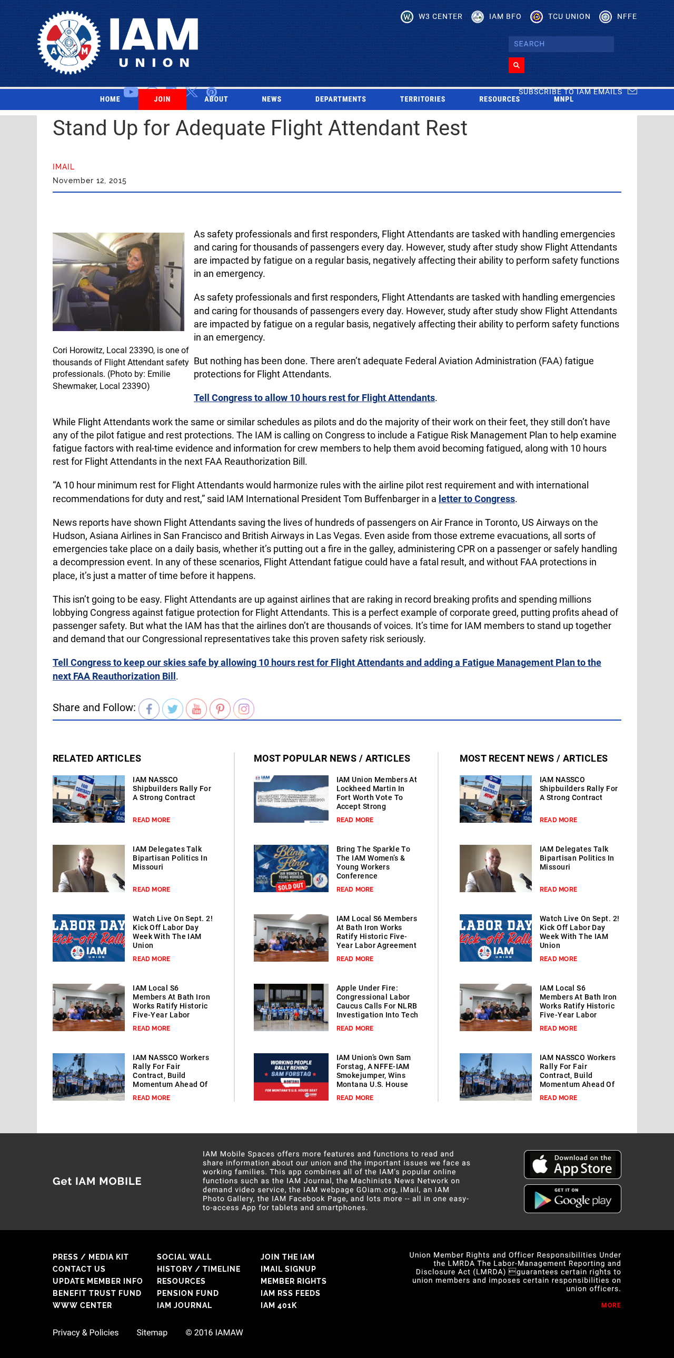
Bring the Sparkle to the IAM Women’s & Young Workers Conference (373, 862)
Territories (422, 99)
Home (110, 99)
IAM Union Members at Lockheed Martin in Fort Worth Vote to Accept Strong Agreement (377, 797)
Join (162, 99)
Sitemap (151, 1333)
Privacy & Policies (85, 1333)
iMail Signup (288, 1269)
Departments (340, 99)
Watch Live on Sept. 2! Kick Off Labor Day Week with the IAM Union (173, 932)
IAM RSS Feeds (291, 1293)
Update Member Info (98, 1281)
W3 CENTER (441, 16)
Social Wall (184, 1257)
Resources (499, 99)
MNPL (564, 99)
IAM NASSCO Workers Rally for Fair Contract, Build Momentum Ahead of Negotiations (171, 1075)
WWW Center (82, 1305)
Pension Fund (188, 1293)
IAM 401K (279, 1305)
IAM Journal (184, 1305)
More (611, 1305)
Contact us (79, 1269)
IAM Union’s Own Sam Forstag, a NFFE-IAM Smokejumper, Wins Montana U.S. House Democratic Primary (373, 1075)
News (272, 99)
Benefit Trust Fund (97, 1293)
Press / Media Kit (91, 1257)
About (216, 99)
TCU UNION (569, 16)
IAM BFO (505, 16)
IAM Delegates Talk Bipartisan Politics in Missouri (170, 858)
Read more (151, 820)
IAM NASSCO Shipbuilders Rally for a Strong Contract (172, 788)
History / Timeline (199, 1269)
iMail (64, 167)
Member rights (294, 1281)
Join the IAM (288, 1257)
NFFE (627, 16)
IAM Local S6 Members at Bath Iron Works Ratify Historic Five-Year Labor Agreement (171, 1006)
